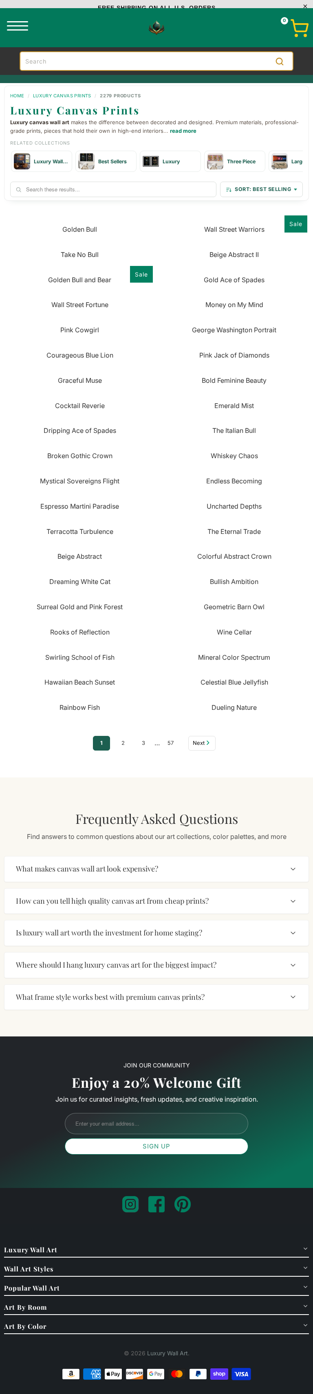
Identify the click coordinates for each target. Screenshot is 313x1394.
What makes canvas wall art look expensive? (87, 869)
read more (183, 130)
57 (171, 743)
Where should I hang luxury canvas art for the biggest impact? (116, 965)
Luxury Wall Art (167, 1353)
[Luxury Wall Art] (156, 27)
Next (199, 743)
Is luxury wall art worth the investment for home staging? (109, 932)
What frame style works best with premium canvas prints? (110, 997)
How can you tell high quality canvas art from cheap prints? (112, 901)
